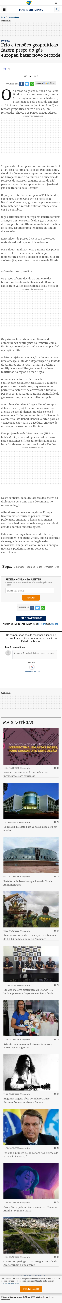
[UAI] (28, 3)
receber (31, 597)
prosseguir (31, 1288)
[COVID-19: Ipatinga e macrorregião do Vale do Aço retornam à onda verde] (31, 1235)
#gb (57, 566)
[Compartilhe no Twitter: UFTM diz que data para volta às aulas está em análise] (57, 822)
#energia (48, 566)
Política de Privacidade (10, 1283)
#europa (31, 566)
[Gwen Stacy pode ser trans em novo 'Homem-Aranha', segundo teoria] (31, 1181)
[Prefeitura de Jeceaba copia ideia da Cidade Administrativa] (31, 855)
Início (3, 17)
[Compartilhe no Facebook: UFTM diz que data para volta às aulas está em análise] (54, 822)
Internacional (14, 17)
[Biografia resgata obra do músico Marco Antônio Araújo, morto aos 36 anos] (31, 1072)
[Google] (32, 667)
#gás (39, 566)
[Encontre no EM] (57, 9)
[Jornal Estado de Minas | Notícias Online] (31, 10)
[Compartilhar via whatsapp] (32, 84)
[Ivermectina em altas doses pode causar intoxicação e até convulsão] (31, 746)
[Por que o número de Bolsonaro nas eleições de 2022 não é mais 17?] (31, 1127)
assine (54, 624)
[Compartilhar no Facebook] (21, 84)
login (42, 624)
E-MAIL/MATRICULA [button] (32, 671)
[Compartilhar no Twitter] (27, 84)
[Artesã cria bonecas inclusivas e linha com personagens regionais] (31, 1018)
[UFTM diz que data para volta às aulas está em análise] (31, 801)
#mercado (19, 566)
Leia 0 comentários (31, 618)
